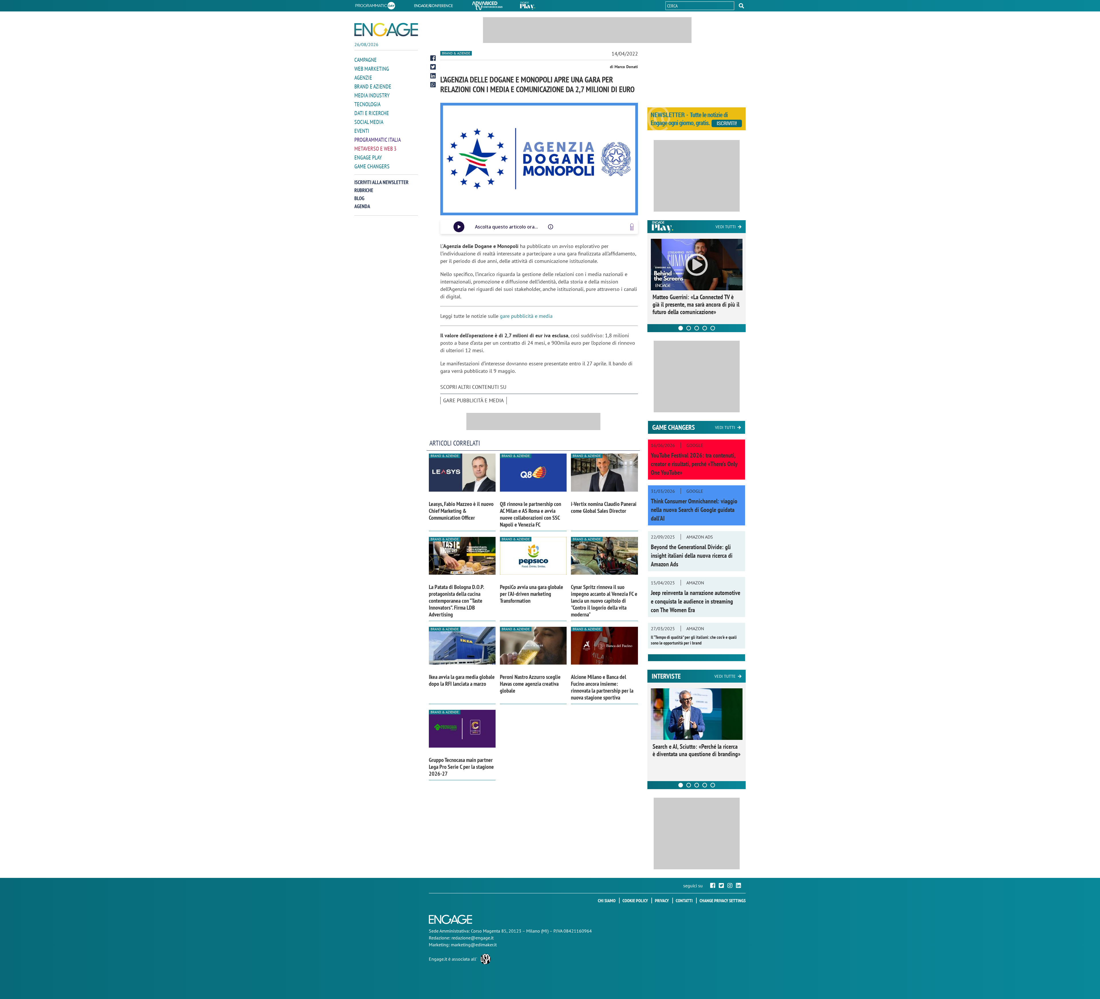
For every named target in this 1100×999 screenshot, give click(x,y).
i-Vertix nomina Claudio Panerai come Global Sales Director (604, 507)
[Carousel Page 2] (688, 328)
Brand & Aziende (456, 53)
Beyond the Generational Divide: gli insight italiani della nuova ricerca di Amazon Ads (691, 555)
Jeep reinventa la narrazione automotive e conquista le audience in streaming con (695, 601)
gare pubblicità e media (526, 316)
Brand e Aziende (372, 86)
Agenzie (363, 77)
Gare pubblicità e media (473, 400)
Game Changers (372, 166)
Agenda (362, 206)
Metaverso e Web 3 (375, 148)
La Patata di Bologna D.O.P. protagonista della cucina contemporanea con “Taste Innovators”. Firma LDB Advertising (456, 601)
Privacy (662, 900)
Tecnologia (367, 104)
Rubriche (363, 190)
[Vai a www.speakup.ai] (632, 226)
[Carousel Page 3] (696, 328)
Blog (359, 198)
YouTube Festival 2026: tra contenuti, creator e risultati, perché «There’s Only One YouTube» (694, 463)
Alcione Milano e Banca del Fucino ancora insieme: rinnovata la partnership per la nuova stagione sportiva (602, 687)
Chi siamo (607, 900)
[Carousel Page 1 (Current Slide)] (680, 328)
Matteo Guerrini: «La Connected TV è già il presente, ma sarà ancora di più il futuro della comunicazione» (696, 304)
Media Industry (372, 95)
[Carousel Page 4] (704, 328)
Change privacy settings (723, 900)
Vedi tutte (725, 676)
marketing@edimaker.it (474, 944)
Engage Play (368, 157)
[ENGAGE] (386, 29)
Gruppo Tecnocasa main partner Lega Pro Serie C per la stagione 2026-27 (461, 766)
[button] (741, 5)
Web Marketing (371, 68)
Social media (368, 122)
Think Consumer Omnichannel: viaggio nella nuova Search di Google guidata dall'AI (694, 509)
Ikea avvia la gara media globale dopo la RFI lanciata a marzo (462, 680)
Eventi (361, 131)
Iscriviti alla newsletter (381, 182)
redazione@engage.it (472, 938)
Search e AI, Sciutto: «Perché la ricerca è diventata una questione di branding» (696, 750)
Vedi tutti (726, 226)
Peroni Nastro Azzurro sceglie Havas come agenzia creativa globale (530, 683)
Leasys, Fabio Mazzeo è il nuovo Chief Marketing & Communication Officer (461, 511)
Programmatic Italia (377, 139)
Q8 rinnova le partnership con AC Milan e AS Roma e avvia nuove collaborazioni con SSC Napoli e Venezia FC (530, 514)
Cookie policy (635, 900)
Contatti (684, 900)
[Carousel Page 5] (712, 328)
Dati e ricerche (371, 113)
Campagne (365, 60)
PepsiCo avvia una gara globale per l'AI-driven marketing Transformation (531, 594)
